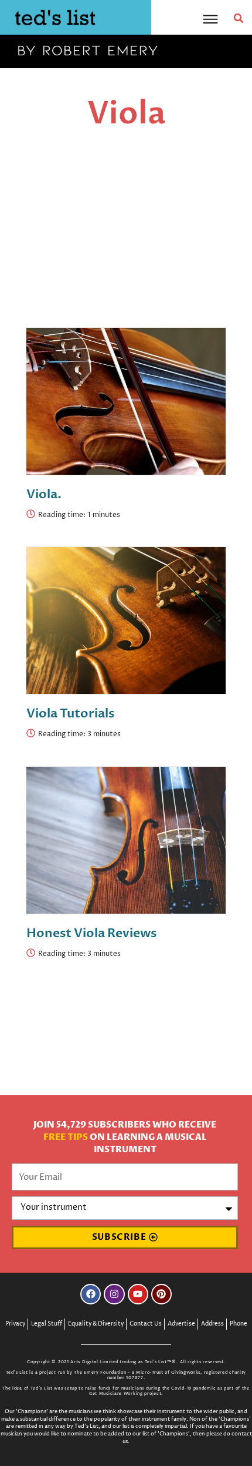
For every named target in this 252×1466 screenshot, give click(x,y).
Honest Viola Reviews (91, 933)
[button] (238, 18)
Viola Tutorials (70, 713)
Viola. (44, 494)
